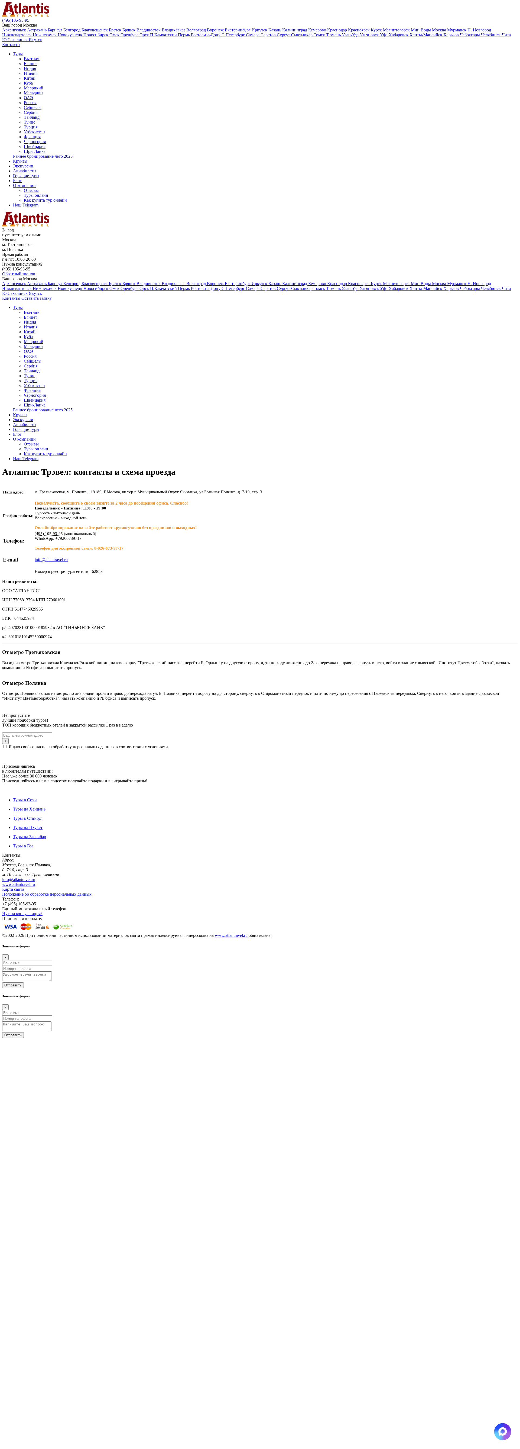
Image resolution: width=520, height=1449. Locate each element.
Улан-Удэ (351, 35)
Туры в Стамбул (28, 818)
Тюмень (334, 35)
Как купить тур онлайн (45, 200)
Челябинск (491, 35)
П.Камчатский (164, 35)
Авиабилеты (24, 171)
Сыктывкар (302, 35)
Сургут (284, 35)
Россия (30, 102)
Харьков (451, 35)
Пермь (184, 35)
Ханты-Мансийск (426, 35)
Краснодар (337, 30)
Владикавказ (174, 30)
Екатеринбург (238, 30)
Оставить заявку (36, 298)
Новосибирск (96, 35)
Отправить (13, 985)
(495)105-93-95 (15, 20)
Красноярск (359, 30)
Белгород (72, 30)
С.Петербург (234, 35)
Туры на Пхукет (28, 827)
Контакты (11, 44)
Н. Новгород (479, 30)
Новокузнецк (70, 35)
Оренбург (130, 35)
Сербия (30, 112)
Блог (17, 180)
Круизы (20, 161)
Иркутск (260, 30)
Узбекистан (34, 132)
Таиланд (32, 117)
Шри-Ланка (35, 151)
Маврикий (33, 88)
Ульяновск (370, 35)
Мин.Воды (421, 30)
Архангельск (14, 30)
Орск (144, 35)
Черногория (35, 141)
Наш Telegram (25, 205)
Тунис (29, 122)
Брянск (129, 30)
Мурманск (457, 30)
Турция (30, 127)
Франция (32, 136)
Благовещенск (95, 30)
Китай (29, 78)
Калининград (295, 30)
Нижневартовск (17, 35)
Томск (320, 35)
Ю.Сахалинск (15, 39)
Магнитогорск (397, 30)
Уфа (384, 35)
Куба (28, 83)
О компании (24, 185)
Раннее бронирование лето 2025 (43, 156)
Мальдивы (33, 93)
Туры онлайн (36, 195)
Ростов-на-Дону (206, 35)
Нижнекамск (45, 35)
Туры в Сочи (25, 800)
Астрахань (37, 30)
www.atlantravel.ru (18, 884)
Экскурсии (23, 166)
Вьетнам (32, 58)
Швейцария (35, 146)
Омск (115, 35)
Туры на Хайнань (29, 809)
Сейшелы (32, 107)
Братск (115, 30)
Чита (506, 35)
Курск (377, 30)
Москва (439, 30)
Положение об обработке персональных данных (47, 894)
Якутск (35, 39)
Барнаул (55, 30)
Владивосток (149, 30)
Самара (253, 35)
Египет (30, 63)
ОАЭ (28, 97)
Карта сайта (13, 889)
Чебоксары (470, 35)
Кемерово (317, 30)
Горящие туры (26, 175)
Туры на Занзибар (29, 836)
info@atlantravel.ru (18, 879)
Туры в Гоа (23, 846)
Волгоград (196, 30)
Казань (275, 30)
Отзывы (31, 190)
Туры (18, 53)
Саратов (269, 35)
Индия (30, 68)
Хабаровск (399, 35)
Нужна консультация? (22, 913)
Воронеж (216, 30)
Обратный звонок (18, 274)
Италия (30, 73)
